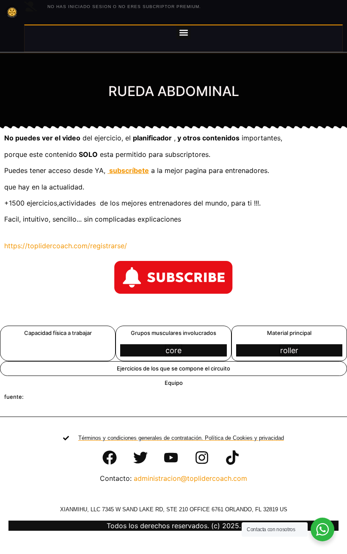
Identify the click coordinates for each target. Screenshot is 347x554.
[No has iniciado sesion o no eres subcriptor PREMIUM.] (30, 6)
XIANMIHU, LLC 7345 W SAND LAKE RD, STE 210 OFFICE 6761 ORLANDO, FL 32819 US (173, 509)
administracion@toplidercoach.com (190, 478)
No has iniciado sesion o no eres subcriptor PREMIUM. (124, 6)
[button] (183, 32)
